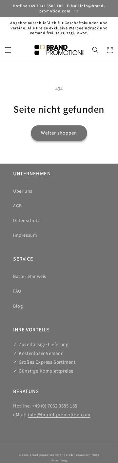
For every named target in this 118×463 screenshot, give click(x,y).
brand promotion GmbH (46, 454)
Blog (18, 306)
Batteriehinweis (29, 276)
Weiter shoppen (59, 133)
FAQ (17, 291)
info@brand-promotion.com (59, 414)
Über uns (22, 191)
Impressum (25, 235)
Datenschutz (26, 220)
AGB (17, 206)
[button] (8, 50)
